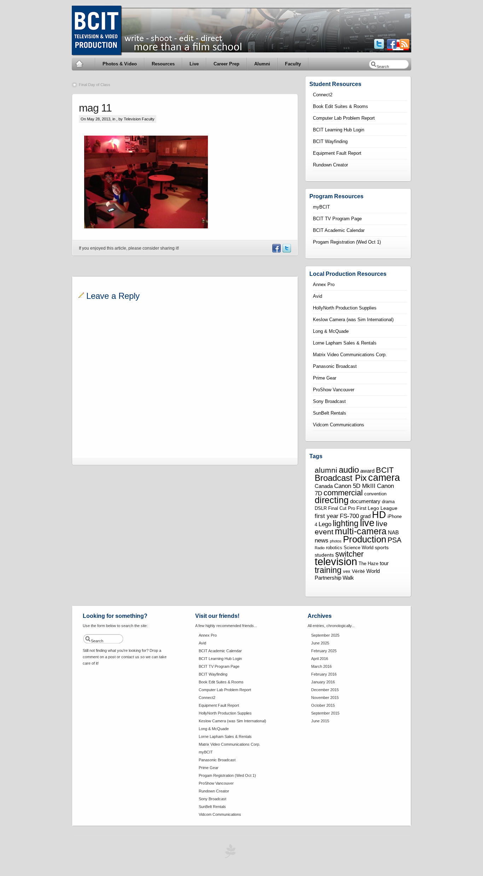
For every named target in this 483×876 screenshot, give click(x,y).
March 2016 (321, 666)
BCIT (385, 470)
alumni (326, 470)
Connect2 (322, 94)
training (328, 570)
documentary (365, 501)
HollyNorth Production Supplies (345, 308)
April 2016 (319, 658)
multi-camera (360, 531)
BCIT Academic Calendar (339, 230)
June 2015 (320, 721)
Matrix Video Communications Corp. (350, 354)
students (324, 555)
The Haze (368, 563)
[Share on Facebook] (276, 251)
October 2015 (323, 705)
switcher (349, 554)
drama (388, 501)
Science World (358, 547)
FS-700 (349, 515)
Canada (324, 486)
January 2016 (323, 682)
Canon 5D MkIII (355, 486)
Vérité (358, 571)
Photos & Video (120, 64)
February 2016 (324, 674)
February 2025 (324, 651)
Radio (320, 548)
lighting (346, 523)
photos (336, 541)
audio (349, 469)
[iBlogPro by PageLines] (229, 853)
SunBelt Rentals (329, 413)
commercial (343, 492)
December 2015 (325, 690)
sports (382, 547)
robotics (334, 547)
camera (384, 477)
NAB (393, 532)
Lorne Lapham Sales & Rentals (345, 343)
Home (83, 64)
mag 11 (95, 108)
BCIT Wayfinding (330, 141)
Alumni (262, 64)
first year (326, 515)
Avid (317, 296)
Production (364, 539)
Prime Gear (324, 378)
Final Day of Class (94, 85)
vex (346, 571)
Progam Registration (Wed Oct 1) (347, 242)
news (321, 540)
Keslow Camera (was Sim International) (353, 319)
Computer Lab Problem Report (344, 118)
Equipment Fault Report (337, 153)
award (367, 471)
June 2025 (320, 643)
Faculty (293, 64)
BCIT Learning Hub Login (338, 129)
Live (194, 64)
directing (332, 500)
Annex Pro (323, 284)
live (367, 523)
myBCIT (321, 207)
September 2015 (325, 713)
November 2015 (325, 697)
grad (365, 516)
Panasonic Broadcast (335, 366)
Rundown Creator (330, 164)
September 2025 (325, 635)
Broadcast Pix (341, 478)
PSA (394, 540)
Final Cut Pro (341, 508)
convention (375, 493)
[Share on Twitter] (286, 251)
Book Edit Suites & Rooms (340, 106)
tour (384, 563)
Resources (163, 64)
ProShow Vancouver (333, 389)
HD (379, 514)
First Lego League (376, 508)
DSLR (321, 508)
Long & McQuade (331, 331)
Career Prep (226, 64)
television (336, 561)
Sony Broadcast (329, 401)
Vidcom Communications (338, 424)
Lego (325, 524)
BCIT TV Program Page (337, 218)
